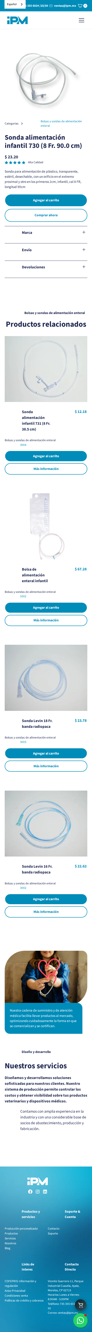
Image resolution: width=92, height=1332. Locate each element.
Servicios (10, 1238)
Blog (7, 1248)
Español (12, 4)
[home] (17, 20)
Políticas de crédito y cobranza (24, 1300)
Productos (11, 1233)
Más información (46, 468)
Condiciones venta (16, 1295)
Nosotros (10, 1243)
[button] (81, 6)
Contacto (53, 1228)
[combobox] (15, 4)
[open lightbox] (46, 79)
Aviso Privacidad (15, 1291)
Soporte (53, 1233)
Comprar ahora (46, 215)
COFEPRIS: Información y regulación (20, 1283)
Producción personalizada (21, 1228)
